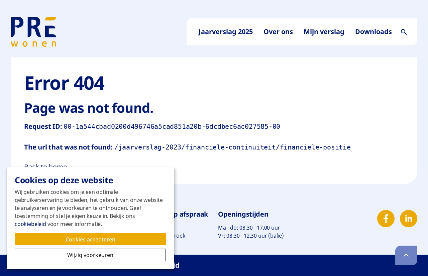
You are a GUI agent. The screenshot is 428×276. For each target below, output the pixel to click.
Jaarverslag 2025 (226, 31)
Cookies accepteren (98, 240)
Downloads (373, 31)
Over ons (278, 31)
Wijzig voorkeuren (116, 255)
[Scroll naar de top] (406, 255)
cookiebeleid (30, 224)
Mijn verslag (324, 31)
